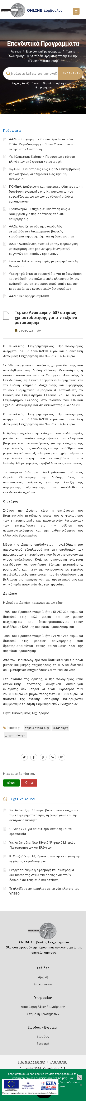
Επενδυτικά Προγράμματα (43, 51)
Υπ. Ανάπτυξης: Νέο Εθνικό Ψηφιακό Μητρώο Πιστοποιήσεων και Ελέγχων (42, 845)
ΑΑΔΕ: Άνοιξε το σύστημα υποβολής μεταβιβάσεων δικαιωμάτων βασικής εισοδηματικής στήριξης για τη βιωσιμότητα (41, 231)
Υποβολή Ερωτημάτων (43, 1014)
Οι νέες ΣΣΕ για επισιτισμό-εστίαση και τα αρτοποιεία (40, 831)
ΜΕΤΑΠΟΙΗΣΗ (60, 728)
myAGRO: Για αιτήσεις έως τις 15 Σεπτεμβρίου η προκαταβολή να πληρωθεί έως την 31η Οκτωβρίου (44, 174)
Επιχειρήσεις (44, 87)
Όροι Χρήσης (58, 1061)
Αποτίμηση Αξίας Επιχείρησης (43, 1007)
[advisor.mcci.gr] (62, 757)
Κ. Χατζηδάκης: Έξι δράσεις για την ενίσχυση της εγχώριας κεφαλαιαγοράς (45, 858)
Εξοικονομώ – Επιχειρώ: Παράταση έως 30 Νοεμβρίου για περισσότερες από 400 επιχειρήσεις (40, 214)
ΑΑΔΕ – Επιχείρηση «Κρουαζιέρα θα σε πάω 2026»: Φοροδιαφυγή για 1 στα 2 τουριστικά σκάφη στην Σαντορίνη (41, 144)
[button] (79, 1077)
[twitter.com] (24, 757)
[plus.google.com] (52, 757)
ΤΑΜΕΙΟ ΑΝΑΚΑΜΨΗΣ (37, 728)
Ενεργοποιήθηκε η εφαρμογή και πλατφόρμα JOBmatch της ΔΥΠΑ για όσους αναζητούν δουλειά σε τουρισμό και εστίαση (41, 875)
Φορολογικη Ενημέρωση (58, 83)
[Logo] (43, 932)
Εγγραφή (43, 1044)
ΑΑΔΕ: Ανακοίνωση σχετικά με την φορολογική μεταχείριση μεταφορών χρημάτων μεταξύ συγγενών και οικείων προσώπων (43, 249)
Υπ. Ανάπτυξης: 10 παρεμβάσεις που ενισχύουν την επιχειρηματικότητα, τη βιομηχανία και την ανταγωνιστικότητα (43, 815)
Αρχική (16, 51)
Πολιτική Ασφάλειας (31, 1061)
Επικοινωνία (43, 984)
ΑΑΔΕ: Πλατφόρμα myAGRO (29, 296)
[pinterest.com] (43, 757)
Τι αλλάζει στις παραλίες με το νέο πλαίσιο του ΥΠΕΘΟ (44, 891)
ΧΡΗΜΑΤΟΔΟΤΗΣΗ (15, 735)
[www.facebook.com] (33, 757)
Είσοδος (43, 1036)
